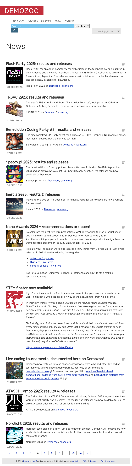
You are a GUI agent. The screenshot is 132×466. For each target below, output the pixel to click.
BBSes (57, 21)
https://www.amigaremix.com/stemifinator (49, 347)
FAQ (85, 461)
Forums (69, 21)
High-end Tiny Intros (41, 262)
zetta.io (75, 461)
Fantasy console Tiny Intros (45, 265)
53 (73, 453)
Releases (19, 21)
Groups (33, 21)
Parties (46, 21)
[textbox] (42, 26)
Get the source (108, 461)
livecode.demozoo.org (38, 371)
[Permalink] (123, 64)
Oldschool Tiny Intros (42, 258)
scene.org (67, 85)
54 (80, 453)
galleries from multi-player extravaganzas (65, 374)
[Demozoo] (21, 10)
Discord (93, 461)
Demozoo (54, 85)
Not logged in (105, 31)
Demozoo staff (30, 461)
